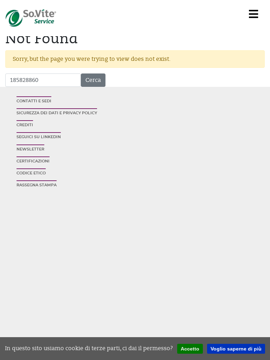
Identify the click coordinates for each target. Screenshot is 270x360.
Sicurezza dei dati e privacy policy (57, 113)
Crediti (25, 125)
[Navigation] (253, 14)
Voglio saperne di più (236, 349)
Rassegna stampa (37, 185)
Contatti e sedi (34, 101)
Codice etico (31, 173)
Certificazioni (33, 161)
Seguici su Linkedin (39, 137)
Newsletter (30, 149)
